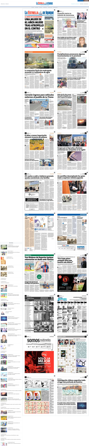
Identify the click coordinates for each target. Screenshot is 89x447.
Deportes (40, 7)
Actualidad (36, 7)
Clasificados (45, 7)
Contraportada (55, 7)
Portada (33, 7)
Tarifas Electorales (80, 0)
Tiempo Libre (50, 7)
